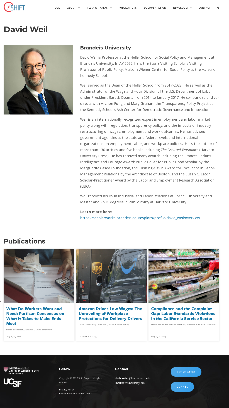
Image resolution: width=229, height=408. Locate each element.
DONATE (182, 386)
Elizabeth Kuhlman (196, 324)
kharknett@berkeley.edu (130, 383)
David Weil (29, 329)
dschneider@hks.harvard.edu (132, 378)
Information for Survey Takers (75, 393)
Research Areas (97, 7)
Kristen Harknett (44, 329)
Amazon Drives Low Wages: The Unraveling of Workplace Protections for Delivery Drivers (110, 313)
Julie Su (112, 324)
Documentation (155, 7)
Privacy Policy (66, 389)
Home (56, 7)
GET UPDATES (186, 372)
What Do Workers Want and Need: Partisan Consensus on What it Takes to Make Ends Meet (35, 316)
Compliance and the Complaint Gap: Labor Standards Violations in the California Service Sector (183, 313)
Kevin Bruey (123, 324)
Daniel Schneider (14, 329)
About (71, 7)
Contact (205, 7)
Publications (128, 7)
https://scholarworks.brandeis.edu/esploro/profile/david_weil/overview (140, 217)
